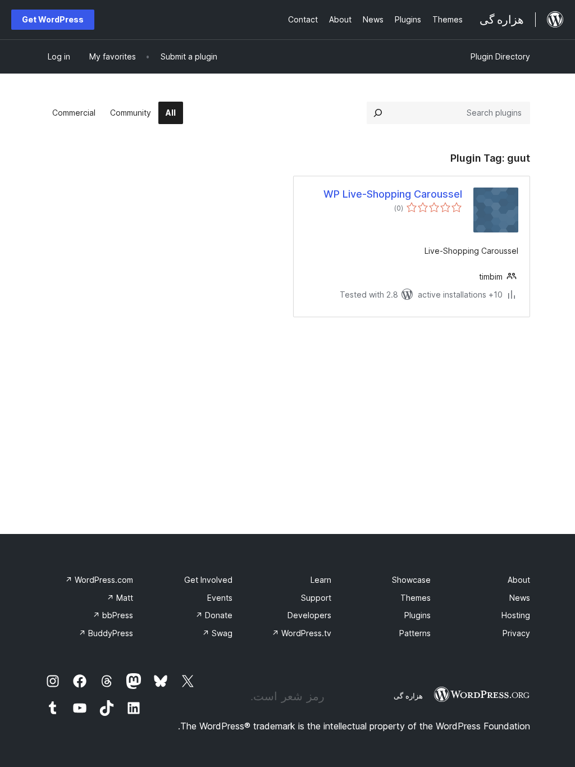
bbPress (113, 615)
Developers (309, 615)
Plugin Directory (500, 56)
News (519, 597)
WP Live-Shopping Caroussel (392, 194)
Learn (321, 580)
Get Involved (208, 580)
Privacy (516, 633)
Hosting (515, 615)
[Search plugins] (378, 113)
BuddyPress (106, 633)
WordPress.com (99, 580)
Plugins (417, 615)
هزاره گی (408, 695)
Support (316, 597)
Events (219, 597)
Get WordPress (53, 19)
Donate (213, 615)
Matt (120, 597)
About (519, 580)
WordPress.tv (301, 633)
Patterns (415, 633)
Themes (415, 597)
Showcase (411, 580)
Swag (217, 633)
